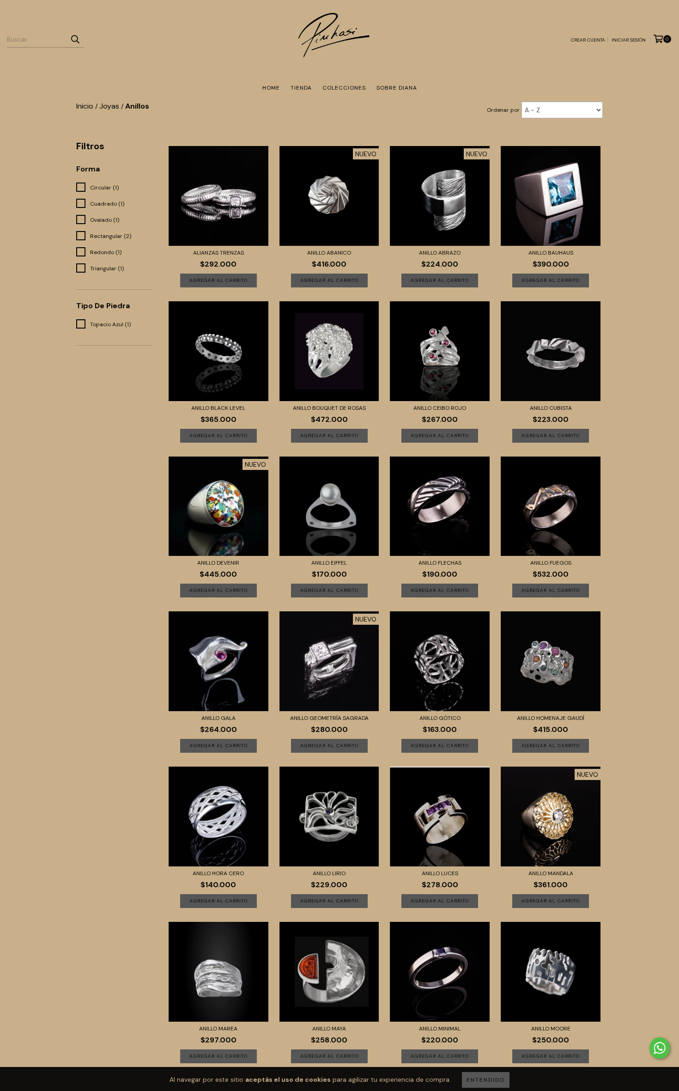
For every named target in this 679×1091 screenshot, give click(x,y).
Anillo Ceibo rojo (439, 408)
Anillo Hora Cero (218, 873)
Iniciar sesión (629, 40)
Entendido (486, 1080)
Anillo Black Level (218, 408)
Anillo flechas (439, 563)
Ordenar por (503, 110)
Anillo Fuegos (550, 563)
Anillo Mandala (550, 873)
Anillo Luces (440, 873)
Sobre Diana (396, 87)
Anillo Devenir (218, 563)
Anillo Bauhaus (550, 252)
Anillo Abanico (329, 252)
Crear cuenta (588, 40)
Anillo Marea (218, 1028)
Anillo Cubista (551, 408)
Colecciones (344, 87)
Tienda (301, 87)
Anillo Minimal (440, 1028)
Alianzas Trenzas (218, 252)
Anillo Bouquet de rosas (329, 408)
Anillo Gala (218, 718)
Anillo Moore (550, 1028)
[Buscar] (75, 39)
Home (271, 87)
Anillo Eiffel (329, 563)
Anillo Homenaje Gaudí (550, 718)
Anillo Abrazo (440, 252)
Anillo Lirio (329, 873)
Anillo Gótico (440, 718)
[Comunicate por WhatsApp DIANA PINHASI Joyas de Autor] (659, 1048)
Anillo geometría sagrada (329, 718)
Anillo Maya (329, 1028)
